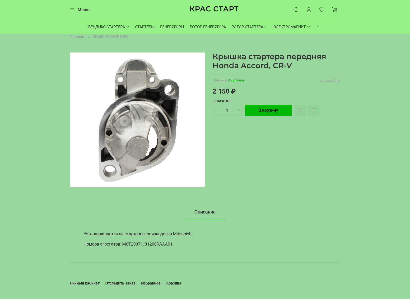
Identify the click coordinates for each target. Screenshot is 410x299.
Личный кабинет (85, 283)
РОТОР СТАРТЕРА (247, 27)
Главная (77, 36)
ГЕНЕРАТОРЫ (172, 27)
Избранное (151, 283)
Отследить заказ (120, 283)
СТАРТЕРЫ (144, 27)
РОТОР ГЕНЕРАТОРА (208, 27)
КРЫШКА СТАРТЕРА (110, 36)
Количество (223, 101)
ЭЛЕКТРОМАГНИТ (289, 27)
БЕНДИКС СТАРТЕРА (106, 27)
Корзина (173, 283)
